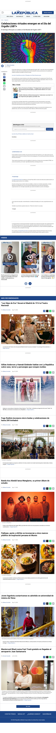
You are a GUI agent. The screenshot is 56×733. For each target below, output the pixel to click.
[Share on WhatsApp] (4, 83)
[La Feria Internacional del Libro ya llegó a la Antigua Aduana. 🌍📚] (30, 257)
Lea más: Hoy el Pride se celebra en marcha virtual (22, 133)
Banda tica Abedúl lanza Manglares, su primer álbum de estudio (25, 482)
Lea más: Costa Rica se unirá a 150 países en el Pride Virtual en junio (26, 75)
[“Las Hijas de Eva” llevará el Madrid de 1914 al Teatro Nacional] (27, 329)
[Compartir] (4, 89)
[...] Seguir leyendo (30, 409)
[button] (48, 12)
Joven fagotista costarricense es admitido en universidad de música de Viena (27, 597)
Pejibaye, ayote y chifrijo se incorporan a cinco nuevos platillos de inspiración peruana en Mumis (24, 534)
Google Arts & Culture (23, 230)
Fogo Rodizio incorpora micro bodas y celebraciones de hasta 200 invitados (25, 419)
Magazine (6, 20)
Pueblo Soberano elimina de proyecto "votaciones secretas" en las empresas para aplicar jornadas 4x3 (36, 95)
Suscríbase (47, 714)
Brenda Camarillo (6, 656)
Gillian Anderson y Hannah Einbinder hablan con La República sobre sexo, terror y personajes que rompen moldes (27, 366)
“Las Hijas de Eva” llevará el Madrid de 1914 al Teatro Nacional (24, 304)
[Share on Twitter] (4, 80)
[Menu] (2, 12)
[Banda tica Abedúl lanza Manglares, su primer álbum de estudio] (27, 507)
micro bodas (32, 462)
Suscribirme (49, 129)
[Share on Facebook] (4, 77)
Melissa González (10, 65)
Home (2, 20)
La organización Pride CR (17, 179)
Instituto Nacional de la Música (22, 641)
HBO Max (5, 409)
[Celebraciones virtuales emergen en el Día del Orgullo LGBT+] (28, 48)
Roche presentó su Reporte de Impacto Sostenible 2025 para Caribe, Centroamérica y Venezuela (9, 277)
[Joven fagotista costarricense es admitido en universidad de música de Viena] (27, 622)
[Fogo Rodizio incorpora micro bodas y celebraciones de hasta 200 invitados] (27, 444)
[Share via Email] (4, 86)
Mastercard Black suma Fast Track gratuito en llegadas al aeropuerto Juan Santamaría (26, 650)
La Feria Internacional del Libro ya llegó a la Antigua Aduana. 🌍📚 (30, 275)
